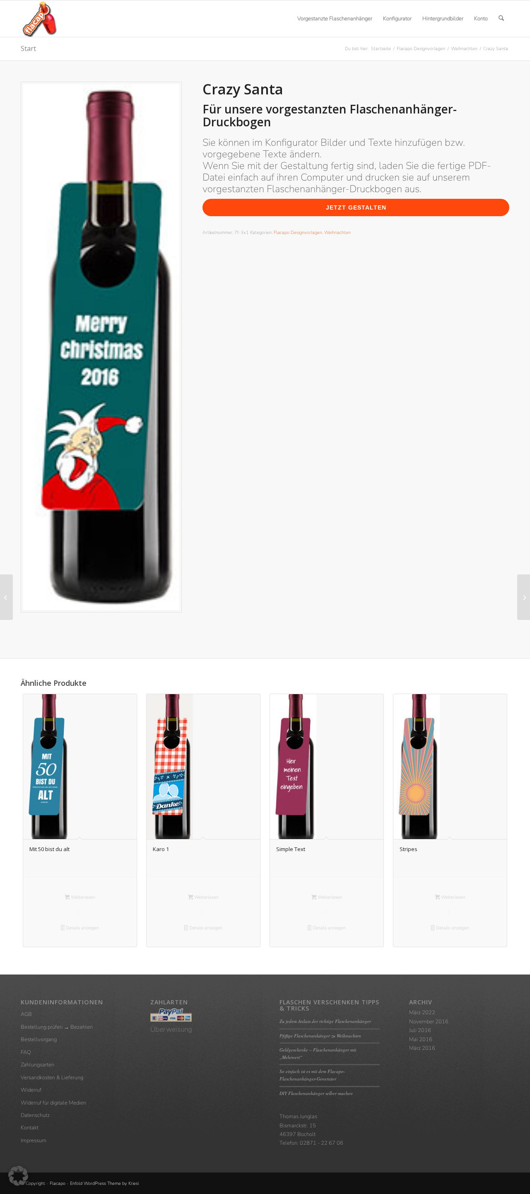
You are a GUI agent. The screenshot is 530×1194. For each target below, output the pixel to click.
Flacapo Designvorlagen (298, 232)
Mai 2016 (420, 1039)
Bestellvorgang (39, 1039)
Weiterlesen (82, 897)
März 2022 (422, 1012)
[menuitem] (335, 18)
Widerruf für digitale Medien (53, 1103)
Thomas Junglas (298, 1116)
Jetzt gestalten (356, 207)
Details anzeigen (82, 928)
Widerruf (31, 1090)
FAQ (26, 1052)
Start (28, 48)
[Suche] (501, 18)
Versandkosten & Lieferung (52, 1077)
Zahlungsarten (37, 1065)
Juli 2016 (420, 1030)
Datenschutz (35, 1115)
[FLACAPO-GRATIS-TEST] (6, 597)
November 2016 (428, 1021)
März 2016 (422, 1048)
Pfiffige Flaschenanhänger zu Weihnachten (320, 1035)
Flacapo (57, 1183)
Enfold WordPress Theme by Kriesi (104, 1183)
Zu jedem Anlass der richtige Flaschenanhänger (325, 1021)
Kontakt (30, 1127)
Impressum (33, 1140)
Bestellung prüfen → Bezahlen (57, 1027)
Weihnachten (337, 232)
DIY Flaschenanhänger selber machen (316, 1093)
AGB (26, 1014)
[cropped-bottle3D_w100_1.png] (39, 18)
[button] (18, 1176)
